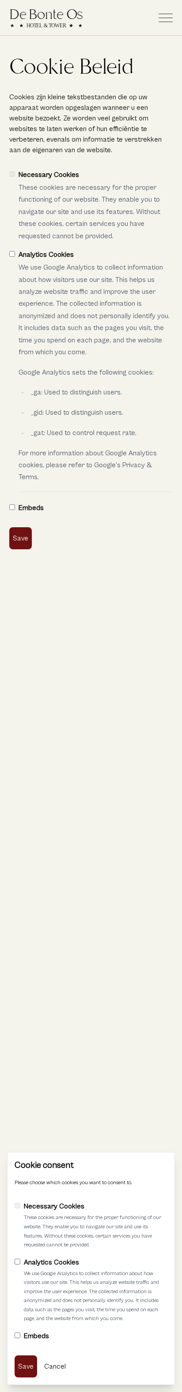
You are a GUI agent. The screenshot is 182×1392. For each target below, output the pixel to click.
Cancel (55, 1366)
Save (20, 538)
